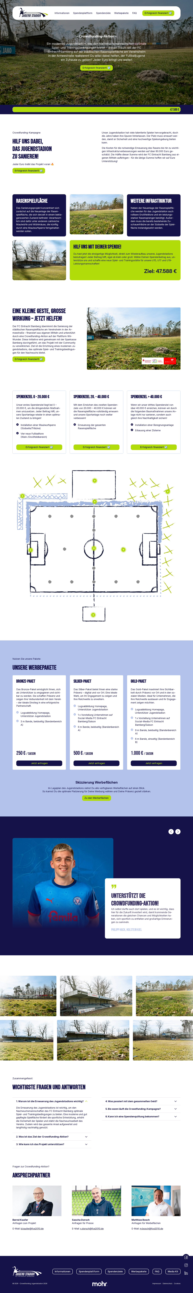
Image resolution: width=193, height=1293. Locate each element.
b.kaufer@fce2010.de (32, 1228)
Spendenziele (103, 13)
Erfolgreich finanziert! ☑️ (96, 67)
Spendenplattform (82, 13)
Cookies (177, 1283)
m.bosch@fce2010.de (151, 1228)
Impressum (156, 1283)
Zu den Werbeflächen (96, 798)
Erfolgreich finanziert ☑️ (158, 13)
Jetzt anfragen (39, 763)
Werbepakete (121, 13)
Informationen (61, 13)
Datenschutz (167, 1283)
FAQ (134, 13)
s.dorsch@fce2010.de (92, 1228)
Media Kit (173, 1271)
